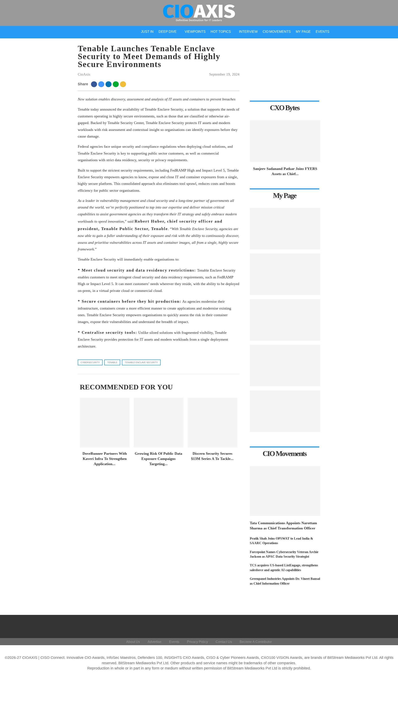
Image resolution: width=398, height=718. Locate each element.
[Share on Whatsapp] (116, 84)
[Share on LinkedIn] (109, 84)
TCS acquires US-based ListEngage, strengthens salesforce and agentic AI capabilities (284, 567)
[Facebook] (346, 625)
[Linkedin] (366, 625)
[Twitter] (356, 625)
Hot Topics (221, 31)
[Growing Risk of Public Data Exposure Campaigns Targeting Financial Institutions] (158, 422)
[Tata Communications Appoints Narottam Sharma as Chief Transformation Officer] (285, 491)
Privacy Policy (197, 642)
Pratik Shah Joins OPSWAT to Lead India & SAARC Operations (281, 541)
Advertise (154, 642)
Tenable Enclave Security (141, 362)
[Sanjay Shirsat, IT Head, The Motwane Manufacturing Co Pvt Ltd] (285, 274)
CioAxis (84, 74)
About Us (133, 642)
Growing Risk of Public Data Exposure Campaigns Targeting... (158, 458)
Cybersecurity (90, 362)
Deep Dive (168, 31)
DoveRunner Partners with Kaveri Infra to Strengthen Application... (105, 458)
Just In (147, 31)
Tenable (112, 362)
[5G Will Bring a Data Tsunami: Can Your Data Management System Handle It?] (285, 228)
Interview (248, 31)
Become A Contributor (256, 642)
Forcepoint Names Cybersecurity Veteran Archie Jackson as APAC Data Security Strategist (284, 554)
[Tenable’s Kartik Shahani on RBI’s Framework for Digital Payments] (285, 411)
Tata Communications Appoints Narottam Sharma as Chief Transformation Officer (283, 525)
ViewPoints (195, 31)
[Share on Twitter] (102, 84)
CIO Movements (277, 31)
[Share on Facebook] (94, 84)
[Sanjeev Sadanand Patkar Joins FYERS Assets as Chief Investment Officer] (285, 141)
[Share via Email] (123, 84)
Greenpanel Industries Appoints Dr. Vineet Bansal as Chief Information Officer (285, 581)
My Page (303, 31)
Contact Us (224, 642)
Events (322, 31)
